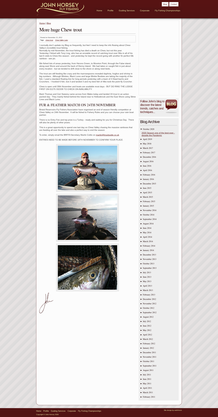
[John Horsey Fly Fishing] (60, 10)
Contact (174, 4)
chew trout (49, 40)
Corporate (144, 10)
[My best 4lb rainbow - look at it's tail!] (87, 241)
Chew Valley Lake (61, 40)
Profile (110, 10)
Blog (165, 4)
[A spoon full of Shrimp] (87, 291)
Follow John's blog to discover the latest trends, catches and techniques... (152, 107)
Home (99, 10)
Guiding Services (127, 10)
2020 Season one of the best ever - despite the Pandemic (158, 134)
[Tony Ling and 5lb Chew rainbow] (87, 192)
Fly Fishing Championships (167, 10)
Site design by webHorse (173, 410)
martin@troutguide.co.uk (107, 135)
